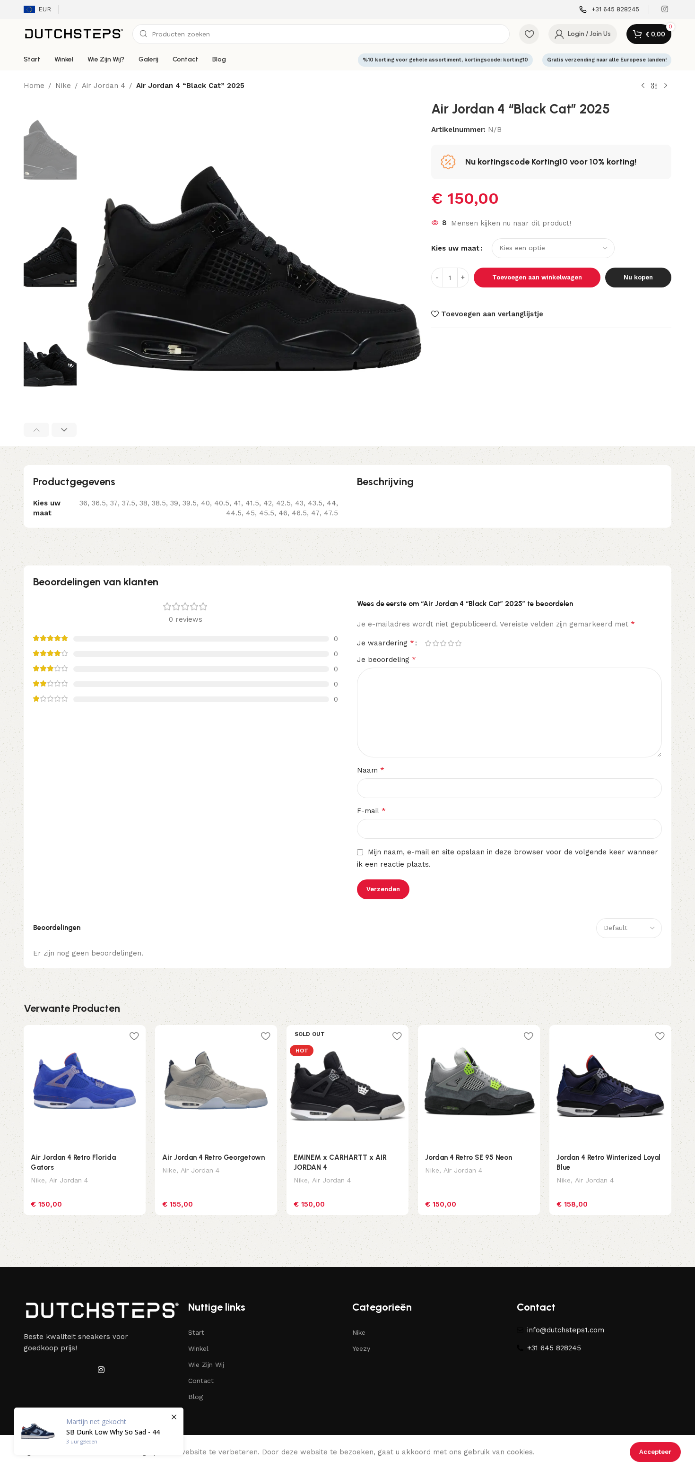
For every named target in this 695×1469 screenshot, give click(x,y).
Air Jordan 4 (103, 85)
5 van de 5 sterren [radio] (458, 643)
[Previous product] (643, 86)
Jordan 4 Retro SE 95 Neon (468, 1157)
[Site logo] (73, 33)
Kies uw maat (455, 248)
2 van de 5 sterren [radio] (435, 643)
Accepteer (655, 1451)
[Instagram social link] (665, 9)
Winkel (198, 1348)
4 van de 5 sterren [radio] (450, 643)
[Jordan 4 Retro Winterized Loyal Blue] (610, 1086)
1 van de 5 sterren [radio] (428, 643)
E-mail (371, 810)
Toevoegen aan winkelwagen (537, 277)
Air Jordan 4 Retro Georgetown (213, 1157)
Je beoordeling (386, 659)
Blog (195, 1396)
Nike (63, 85)
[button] (36, 430)
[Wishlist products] (529, 34)
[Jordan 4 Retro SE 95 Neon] (479, 1086)
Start (196, 1332)
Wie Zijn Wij (206, 1364)
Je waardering (385, 643)
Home (34, 85)
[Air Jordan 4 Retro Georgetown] (216, 1086)
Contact (201, 1380)
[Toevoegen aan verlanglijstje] (134, 1035)
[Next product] (665, 86)
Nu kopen (638, 277)
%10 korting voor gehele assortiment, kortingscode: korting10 (445, 60)
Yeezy (361, 1348)
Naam (370, 769)
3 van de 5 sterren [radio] (443, 643)
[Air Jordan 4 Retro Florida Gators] (85, 1086)
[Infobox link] (609, 10)
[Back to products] (654, 86)
